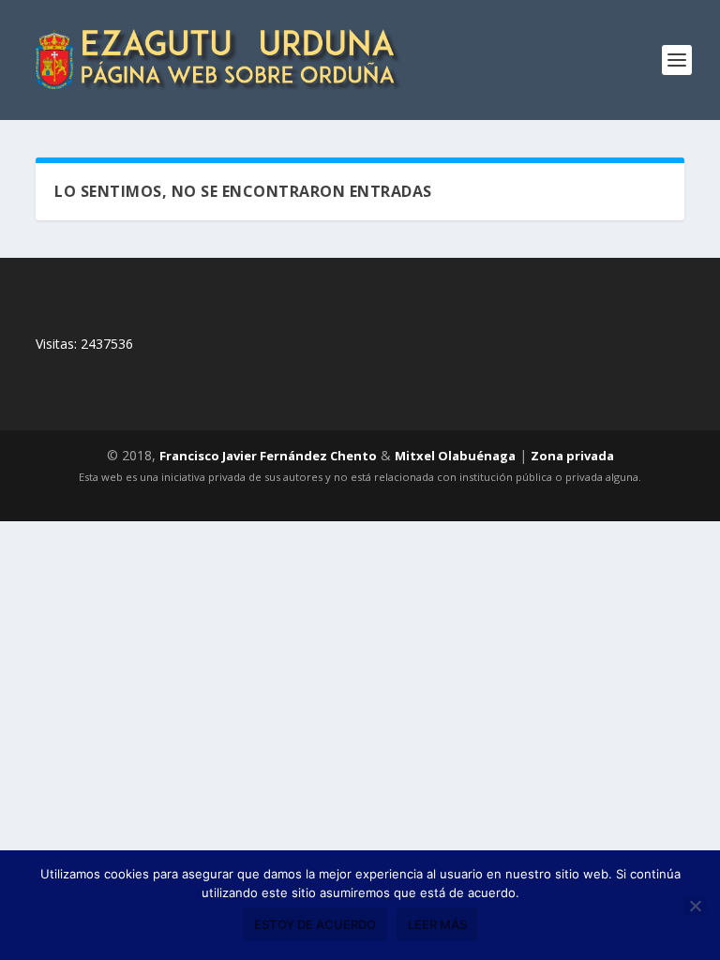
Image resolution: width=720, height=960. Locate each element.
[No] (694, 905)
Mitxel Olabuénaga (455, 455)
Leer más (437, 924)
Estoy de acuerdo (315, 924)
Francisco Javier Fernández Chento (268, 455)
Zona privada (572, 455)
